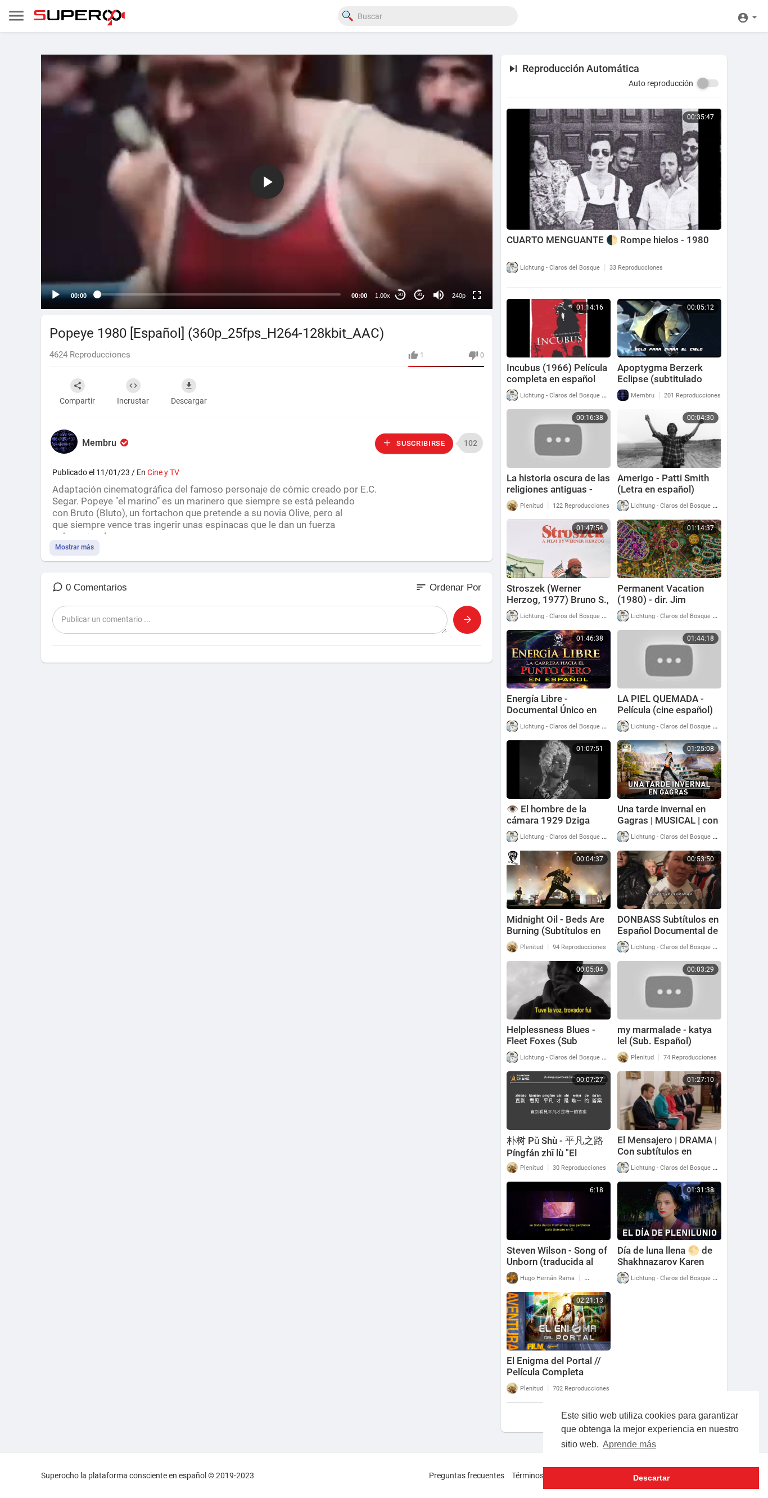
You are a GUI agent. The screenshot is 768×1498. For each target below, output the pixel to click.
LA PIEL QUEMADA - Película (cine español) (665, 704)
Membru (100, 442)
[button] (747, 16)
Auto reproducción (661, 83)
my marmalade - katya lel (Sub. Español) (664, 1035)
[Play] (55, 295)
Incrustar (133, 400)
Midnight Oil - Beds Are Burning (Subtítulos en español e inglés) (555, 930)
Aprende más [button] (629, 1444)
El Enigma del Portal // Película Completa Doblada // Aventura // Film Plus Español (554, 1377)
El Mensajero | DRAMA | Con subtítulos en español (667, 1151)
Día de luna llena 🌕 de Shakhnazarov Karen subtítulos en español (664, 1261)
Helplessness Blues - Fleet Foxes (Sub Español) (551, 1041)
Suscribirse (419, 443)
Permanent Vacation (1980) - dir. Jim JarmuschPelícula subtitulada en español (665, 605)
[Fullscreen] (476, 295)
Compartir (77, 400)
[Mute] (438, 295)
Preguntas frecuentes (466, 1475)
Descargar (189, 400)
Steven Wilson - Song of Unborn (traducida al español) (557, 1261)
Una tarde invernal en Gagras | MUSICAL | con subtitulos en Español (667, 820)
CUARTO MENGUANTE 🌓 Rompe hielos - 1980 (608, 239)
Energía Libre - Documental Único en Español (552, 710)
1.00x (382, 295)
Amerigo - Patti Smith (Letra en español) (663, 483)
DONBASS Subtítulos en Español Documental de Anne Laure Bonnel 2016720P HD (668, 936)
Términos (528, 1475)
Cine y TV (163, 472)
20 (400, 294)
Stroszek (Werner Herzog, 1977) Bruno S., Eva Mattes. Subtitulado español (558, 605)
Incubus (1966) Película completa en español (557, 373)
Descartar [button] (651, 1477)
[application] (267, 182)
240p (459, 295)
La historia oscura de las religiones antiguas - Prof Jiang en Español (558, 489)
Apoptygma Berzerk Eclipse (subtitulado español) (660, 379)
